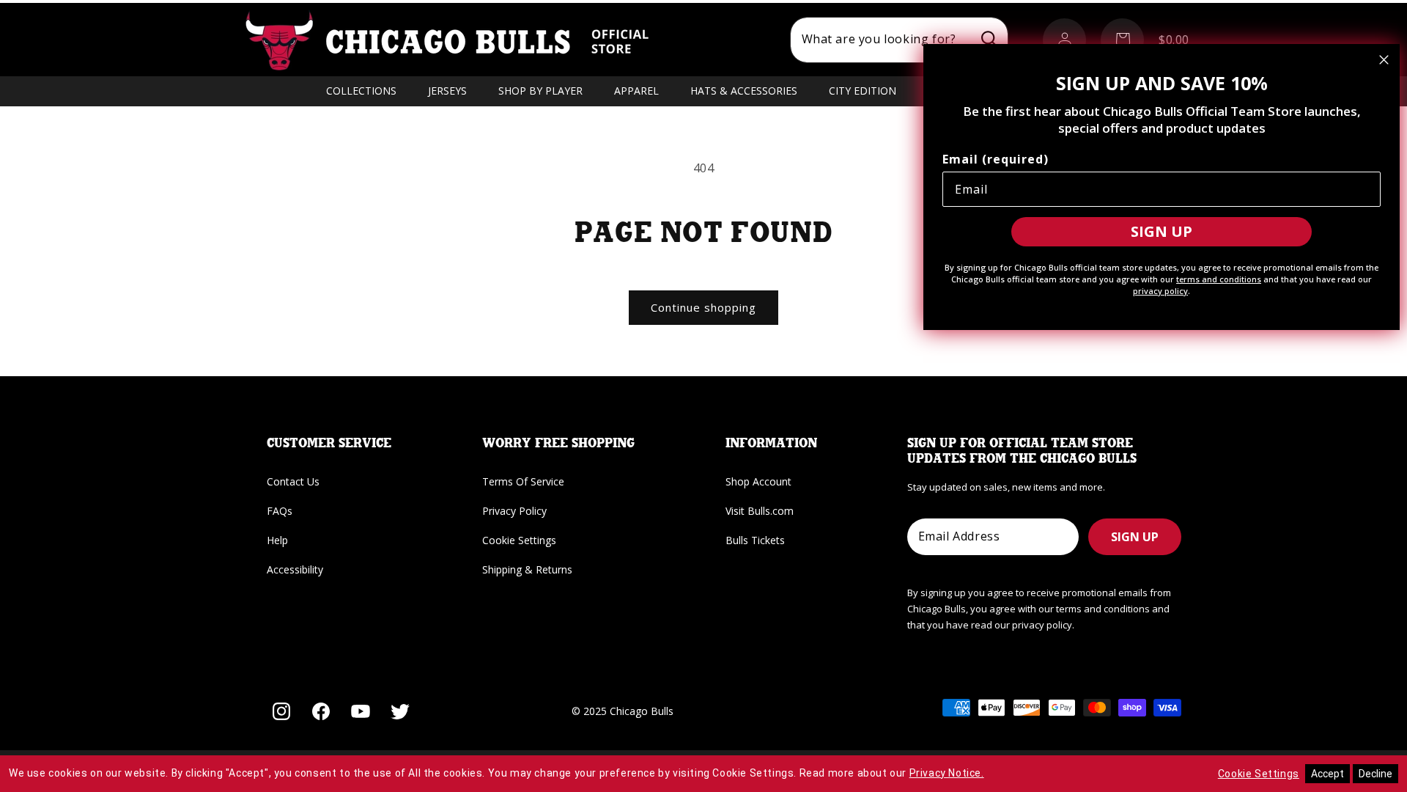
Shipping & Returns (527, 569)
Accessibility (295, 569)
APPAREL (636, 91)
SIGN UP (1135, 537)
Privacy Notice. (946, 773)
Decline (1375, 774)
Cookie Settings (519, 540)
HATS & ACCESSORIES (743, 91)
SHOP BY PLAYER (540, 91)
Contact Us (293, 481)
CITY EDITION (862, 91)
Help (277, 540)
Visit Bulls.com (759, 511)
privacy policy (1160, 290)
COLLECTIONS (361, 91)
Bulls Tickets (755, 540)
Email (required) (995, 159)
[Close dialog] (1384, 60)
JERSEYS (447, 91)
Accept (1327, 774)
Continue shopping (703, 307)
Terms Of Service (523, 481)
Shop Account (758, 481)
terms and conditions (1218, 279)
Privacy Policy (514, 511)
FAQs (279, 511)
